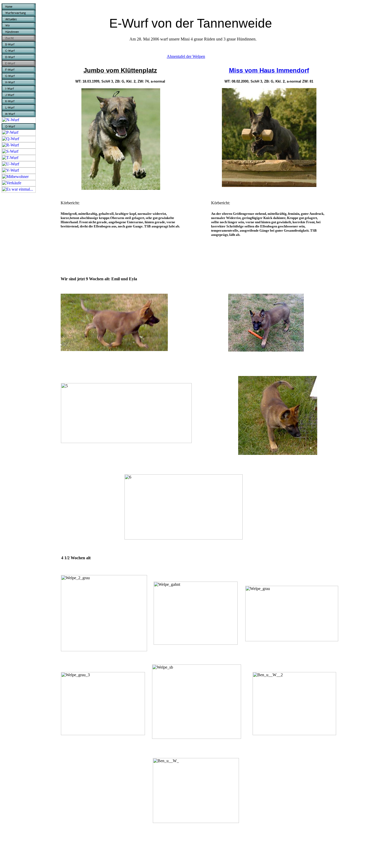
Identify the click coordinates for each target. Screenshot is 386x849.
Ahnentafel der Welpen (186, 56)
